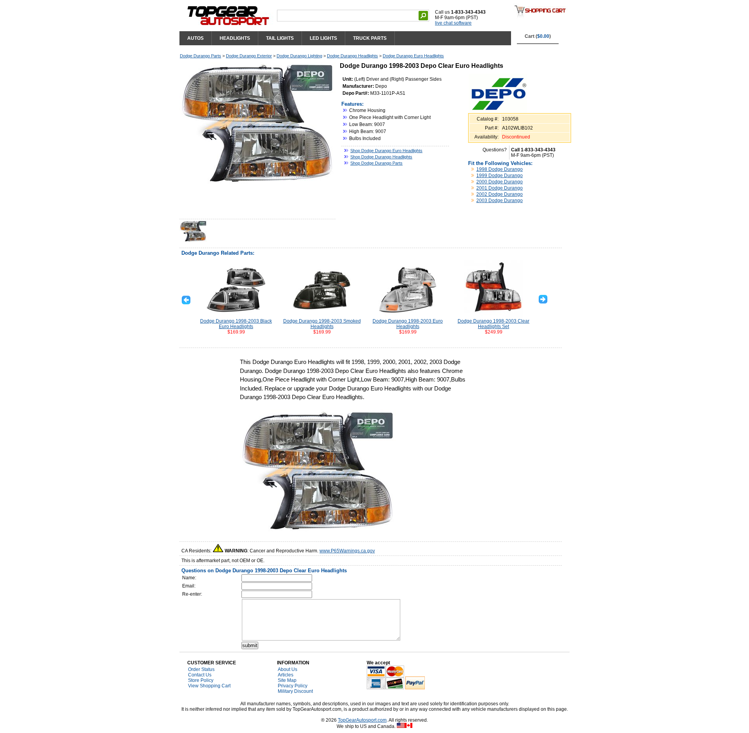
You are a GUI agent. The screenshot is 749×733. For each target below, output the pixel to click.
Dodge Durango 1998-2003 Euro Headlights (408, 323)
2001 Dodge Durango (499, 188)
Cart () (538, 36)
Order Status (201, 669)
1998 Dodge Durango (499, 169)
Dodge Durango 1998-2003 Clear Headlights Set (493, 323)
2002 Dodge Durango (499, 194)
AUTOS (195, 38)
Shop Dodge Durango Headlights (381, 156)
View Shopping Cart (209, 686)
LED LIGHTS (323, 38)
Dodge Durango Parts (200, 55)
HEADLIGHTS (235, 38)
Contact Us (199, 675)
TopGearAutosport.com (362, 720)
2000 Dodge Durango (499, 182)
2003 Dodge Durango (499, 200)
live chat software (453, 23)
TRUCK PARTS (370, 38)
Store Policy (200, 680)
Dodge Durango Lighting (299, 55)
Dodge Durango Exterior (249, 55)
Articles (285, 675)
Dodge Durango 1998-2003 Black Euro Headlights (236, 323)
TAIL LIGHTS (280, 38)
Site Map (287, 680)
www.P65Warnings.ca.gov (347, 551)
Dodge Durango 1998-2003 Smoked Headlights (322, 323)
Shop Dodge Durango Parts (376, 163)
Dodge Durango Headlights (352, 55)
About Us (287, 669)
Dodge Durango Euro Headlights (413, 55)
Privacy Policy (292, 686)
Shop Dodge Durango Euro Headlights (386, 150)
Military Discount (295, 691)
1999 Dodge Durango (499, 175)
